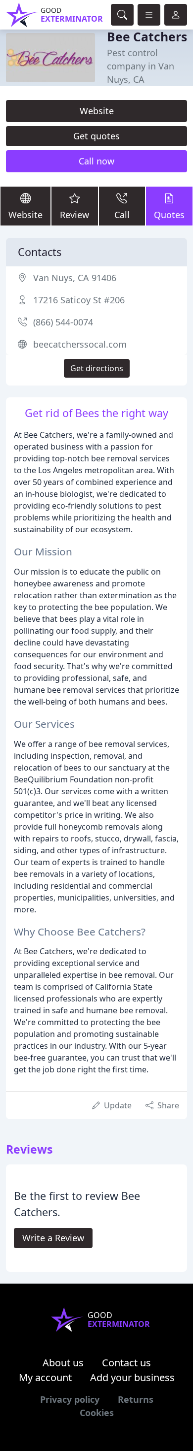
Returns (135, 1399)
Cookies (97, 1413)
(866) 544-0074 (63, 322)
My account (45, 1377)
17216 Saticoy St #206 (79, 300)
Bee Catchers (147, 37)
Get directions (96, 368)
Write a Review (53, 1238)
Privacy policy (69, 1399)
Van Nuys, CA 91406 (74, 278)
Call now (96, 161)
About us (63, 1362)
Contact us (126, 1362)
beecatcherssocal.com (80, 344)
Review (74, 215)
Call (122, 215)
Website (97, 111)
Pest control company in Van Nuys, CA (140, 66)
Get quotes (96, 136)
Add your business (132, 1377)
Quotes (169, 215)
